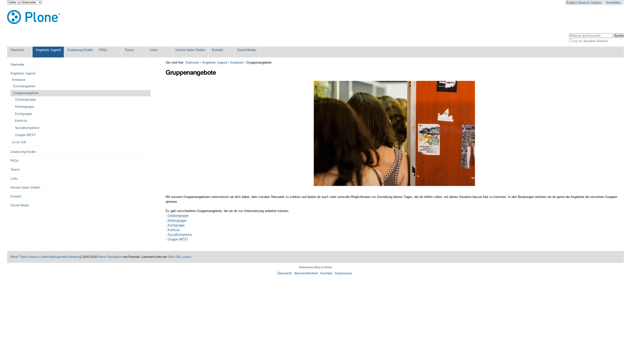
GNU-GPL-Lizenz (179, 257)
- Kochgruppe (175, 225)
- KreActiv (173, 230)
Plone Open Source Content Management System (44, 257)
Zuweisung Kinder (80, 50)
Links (154, 50)
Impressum (343, 273)
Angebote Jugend (48, 50)
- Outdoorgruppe (177, 215)
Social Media (246, 50)
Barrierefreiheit (306, 273)
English (572, 2)
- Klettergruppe (176, 220)
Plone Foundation (110, 257)
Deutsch (584, 2)
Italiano (596, 2)
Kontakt (217, 50)
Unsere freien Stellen (190, 50)
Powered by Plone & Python (315, 267)
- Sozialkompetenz (179, 234)
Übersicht (284, 273)
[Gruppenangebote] (394, 184)
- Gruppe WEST (177, 239)
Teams (129, 50)
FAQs (103, 50)
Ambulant (237, 62)
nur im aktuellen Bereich (590, 41)
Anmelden (613, 2)
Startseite (17, 50)
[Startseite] (33, 17)
